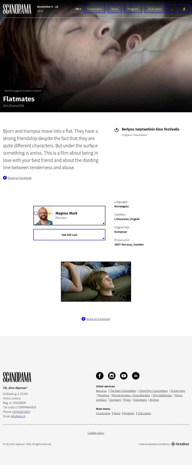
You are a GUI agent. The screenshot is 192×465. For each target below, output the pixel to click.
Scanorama (94, 9)
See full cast (69, 235)
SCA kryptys (178, 391)
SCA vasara (154, 9)
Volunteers (140, 400)
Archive (154, 400)
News (114, 9)
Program (133, 9)
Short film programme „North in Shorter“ (23, 90)
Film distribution (162, 395)
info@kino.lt (18, 416)
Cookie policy (96, 433)
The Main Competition (123, 391)
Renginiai (103, 395)
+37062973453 (21, 412)
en (78, 9)
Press (127, 400)
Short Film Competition (153, 391)
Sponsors (115, 400)
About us (101, 391)
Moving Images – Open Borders (131, 395)
